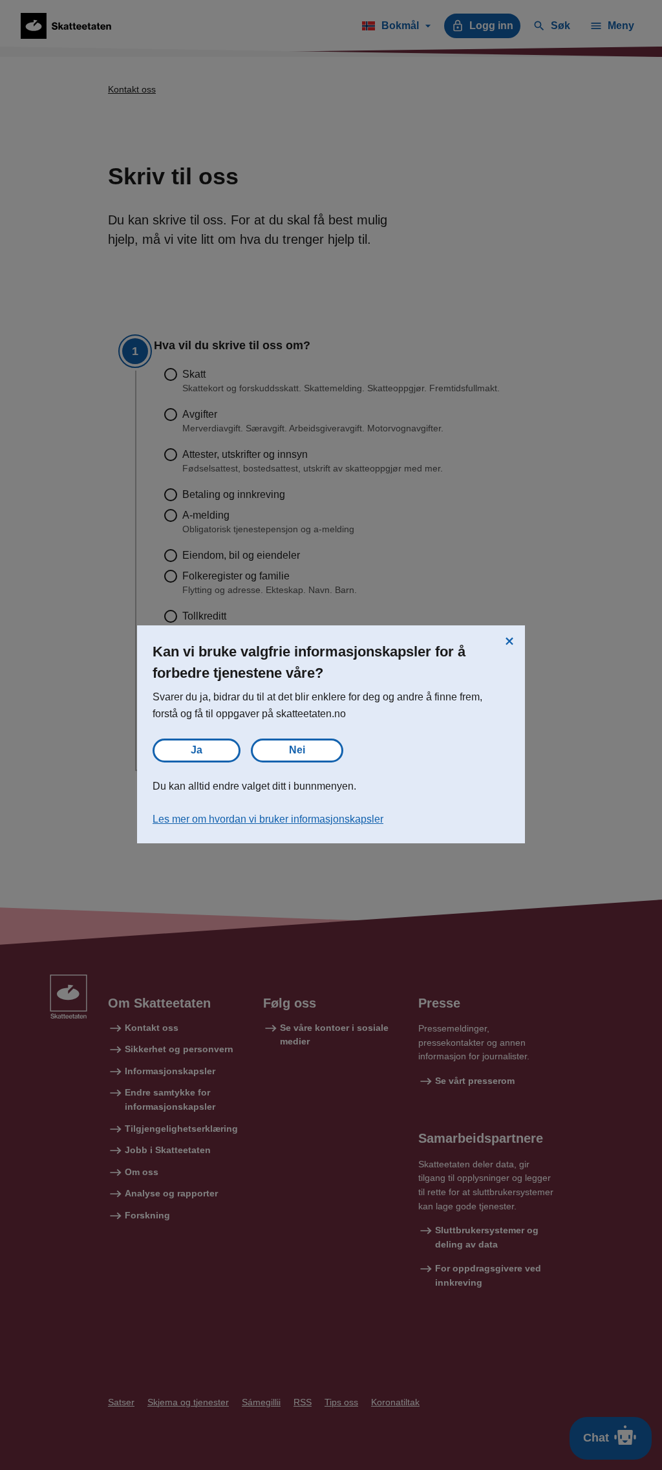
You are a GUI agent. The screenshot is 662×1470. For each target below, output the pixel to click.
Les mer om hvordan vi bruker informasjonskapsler (268, 819)
